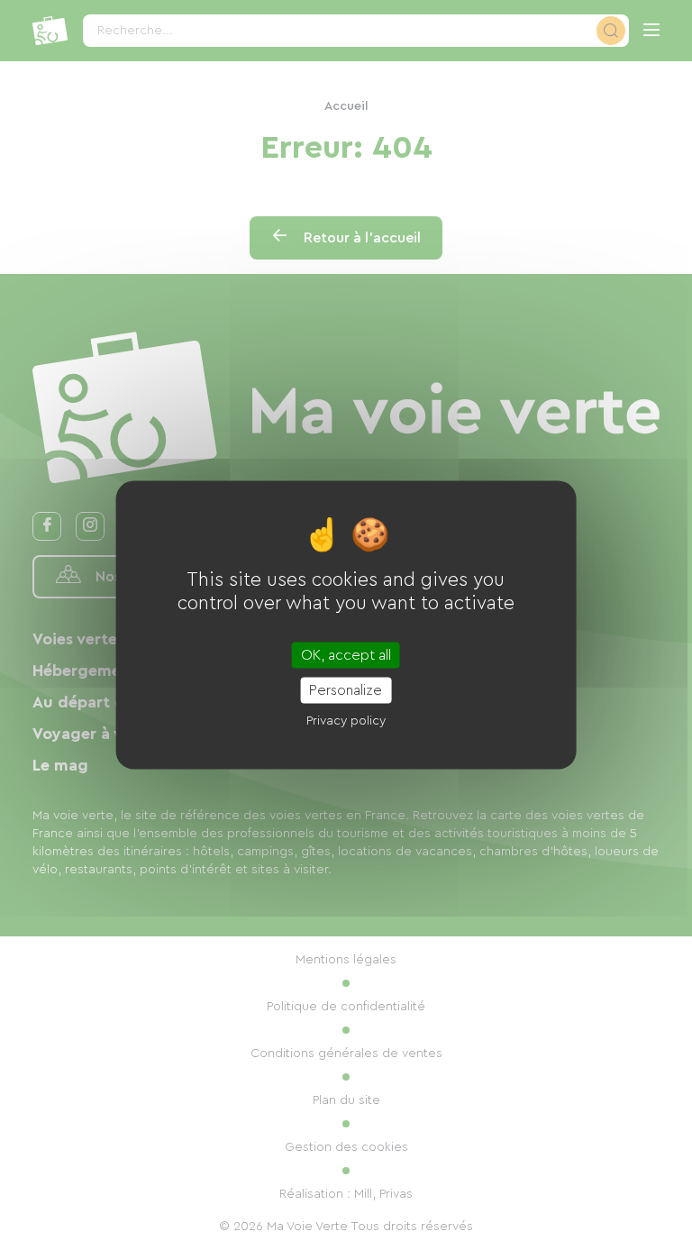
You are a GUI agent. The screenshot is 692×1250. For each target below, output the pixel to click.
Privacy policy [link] (346, 721)
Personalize (345, 690)
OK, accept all (346, 655)
